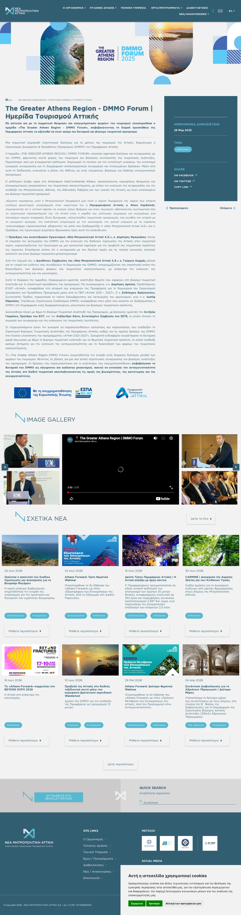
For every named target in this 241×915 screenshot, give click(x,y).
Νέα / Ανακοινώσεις (97, 871)
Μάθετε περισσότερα (23, 631)
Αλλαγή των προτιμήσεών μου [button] (183, 903)
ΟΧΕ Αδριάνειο (196, 725)
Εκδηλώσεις (183, 149)
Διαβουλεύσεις (93, 864)
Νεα (10, 100)
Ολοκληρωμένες (15, 615)
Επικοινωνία (91, 877)
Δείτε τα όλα (199, 518)
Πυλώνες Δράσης (95, 845)
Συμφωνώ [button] (137, 903)
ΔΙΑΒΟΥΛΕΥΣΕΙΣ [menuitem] (197, 7)
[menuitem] (21, 10)
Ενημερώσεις (40, 615)
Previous (5, 467)
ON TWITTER (183, 181)
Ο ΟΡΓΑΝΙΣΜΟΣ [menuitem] (73, 7)
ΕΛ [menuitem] (230, 11)
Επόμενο (226, 208)
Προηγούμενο (179, 208)
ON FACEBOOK (184, 175)
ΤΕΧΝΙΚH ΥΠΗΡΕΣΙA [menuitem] (133, 7)
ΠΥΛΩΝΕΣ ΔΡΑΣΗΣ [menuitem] (102, 7)
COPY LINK (181, 187)
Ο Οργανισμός (93, 839)
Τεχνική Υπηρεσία (95, 852)
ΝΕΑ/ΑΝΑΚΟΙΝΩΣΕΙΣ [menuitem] (193, 14)
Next (236, 467)
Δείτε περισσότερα (120, 764)
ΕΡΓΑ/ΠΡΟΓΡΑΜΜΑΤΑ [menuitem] (165, 7)
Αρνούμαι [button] (154, 903)
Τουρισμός (72, 725)
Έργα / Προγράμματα (98, 858)
